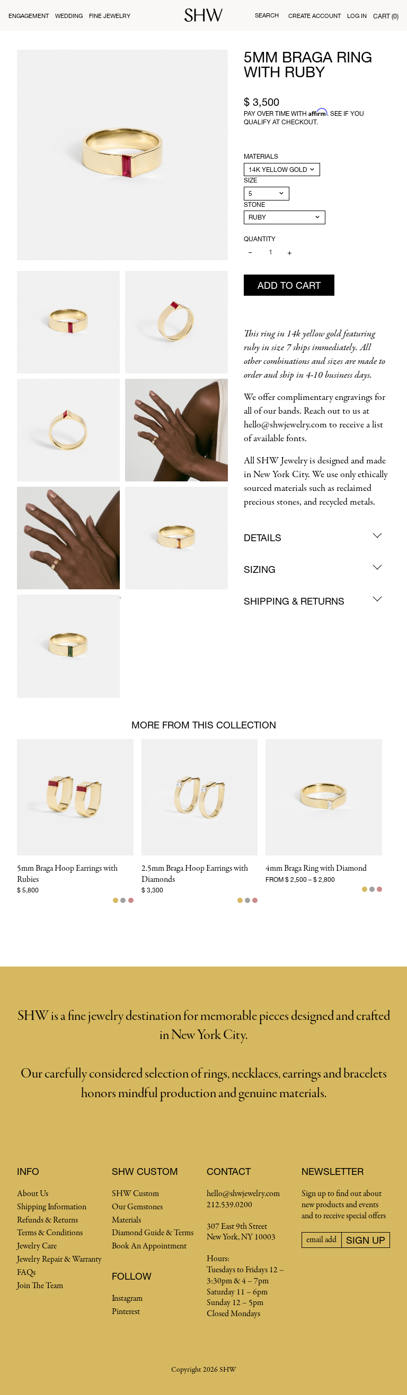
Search (267, 15)
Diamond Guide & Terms (152, 1233)
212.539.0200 (229, 1205)
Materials (261, 156)
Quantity (260, 239)
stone (254, 204)
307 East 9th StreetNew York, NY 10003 (241, 1232)
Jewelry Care (37, 1246)
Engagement (28, 15)
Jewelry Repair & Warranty (59, 1259)
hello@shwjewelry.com (243, 1194)
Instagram (127, 1299)
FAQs (26, 1273)
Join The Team (40, 1286)
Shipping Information (51, 1207)
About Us (32, 1194)
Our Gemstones (137, 1207)
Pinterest (126, 1312)
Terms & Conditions (50, 1233)
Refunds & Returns (47, 1220)
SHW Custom (135, 1194)
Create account (314, 15)
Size (250, 180)
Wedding (69, 15)
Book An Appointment (149, 1246)
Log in (357, 15)
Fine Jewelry (109, 15)
